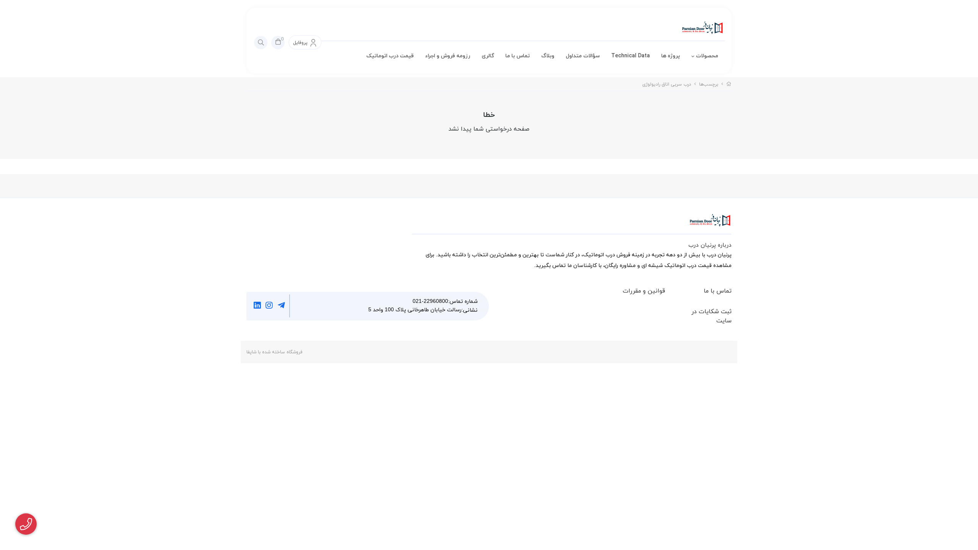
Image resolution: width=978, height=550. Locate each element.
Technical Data (630, 56)
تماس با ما (517, 56)
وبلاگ (547, 56)
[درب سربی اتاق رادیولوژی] (572, 224)
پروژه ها (670, 56)
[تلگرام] (281, 306)
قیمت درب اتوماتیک (390, 56)
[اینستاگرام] (269, 306)
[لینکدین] (257, 306)
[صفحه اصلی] (729, 84)
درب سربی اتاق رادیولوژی (666, 84)
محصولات (707, 56)
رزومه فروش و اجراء (447, 56)
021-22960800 (430, 301)
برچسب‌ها (708, 84)
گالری (488, 56)
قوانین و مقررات (644, 291)
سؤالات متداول (583, 56)
